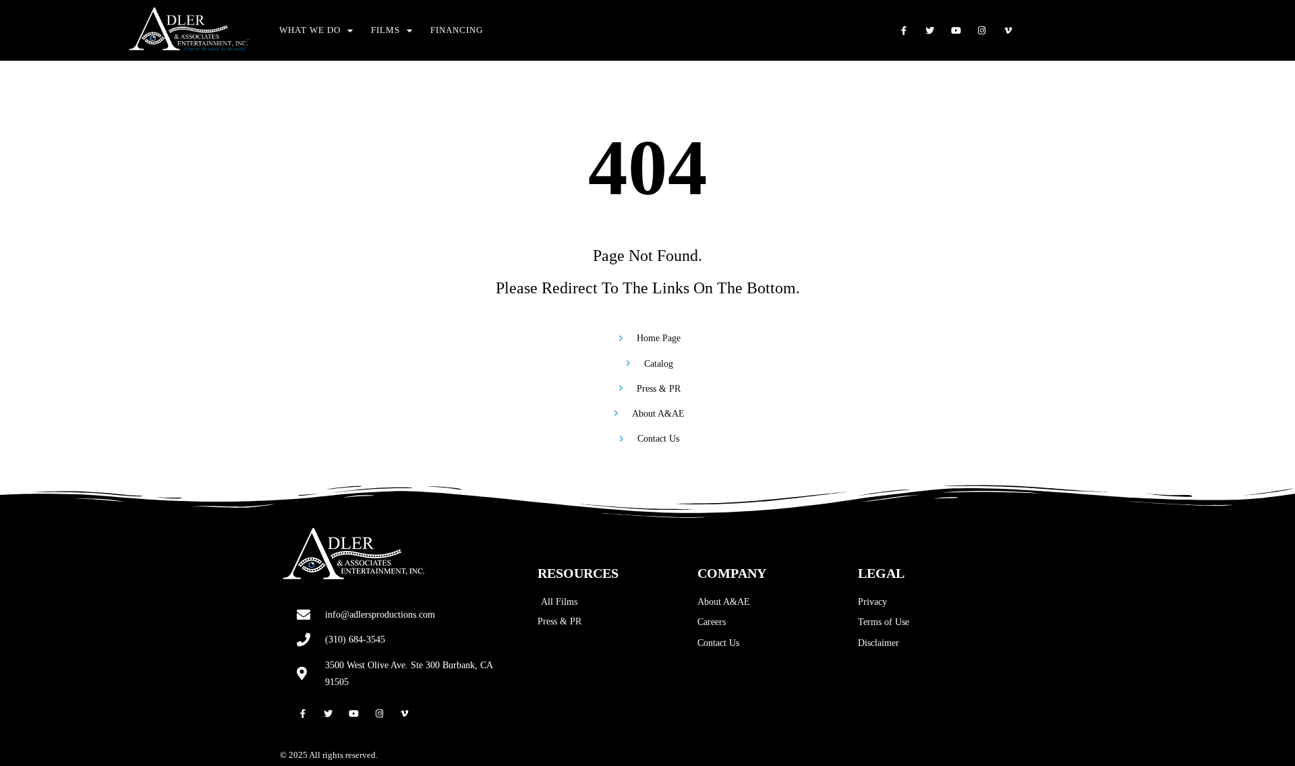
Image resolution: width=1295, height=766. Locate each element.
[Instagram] (982, 30)
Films (385, 30)
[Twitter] (930, 30)
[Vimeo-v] (1008, 30)
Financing (456, 30)
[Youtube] (956, 30)
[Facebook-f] (904, 30)
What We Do (310, 30)
